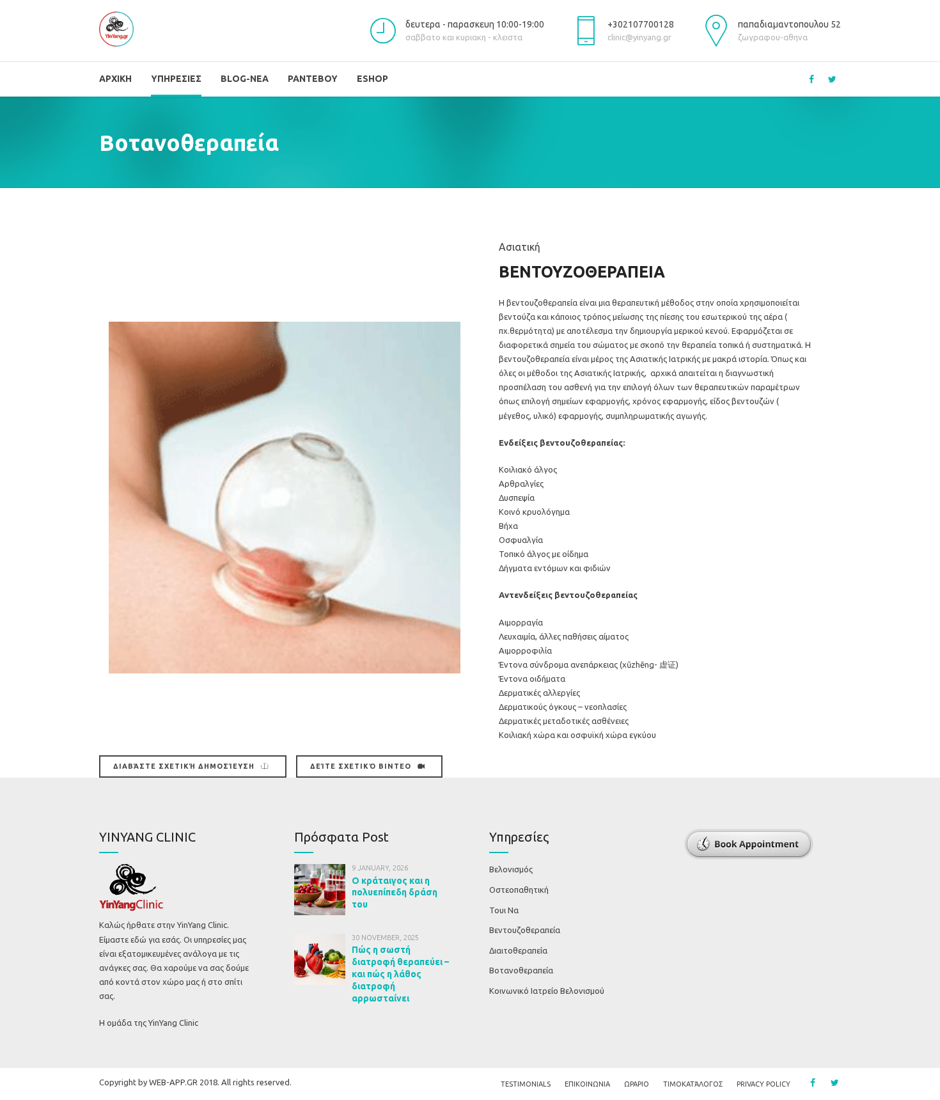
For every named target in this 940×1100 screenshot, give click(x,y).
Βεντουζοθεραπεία (524, 929)
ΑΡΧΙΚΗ (115, 79)
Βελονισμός (511, 869)
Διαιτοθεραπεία (518, 950)
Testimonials (526, 1084)
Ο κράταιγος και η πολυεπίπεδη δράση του (394, 893)
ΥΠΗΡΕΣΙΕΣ (176, 79)
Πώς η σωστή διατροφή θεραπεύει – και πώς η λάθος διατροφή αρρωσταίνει (400, 974)
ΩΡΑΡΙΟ (636, 1084)
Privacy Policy (763, 1084)
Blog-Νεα (245, 79)
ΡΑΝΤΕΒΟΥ (313, 79)
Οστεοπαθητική (519, 889)
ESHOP (372, 79)
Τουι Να (504, 910)
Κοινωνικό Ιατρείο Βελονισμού (546, 990)
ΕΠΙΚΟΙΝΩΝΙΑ (587, 1084)
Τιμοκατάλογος (693, 1084)
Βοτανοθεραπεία (521, 970)
